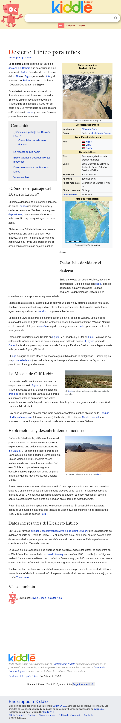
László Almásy (55, 554)
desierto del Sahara (101, 133)
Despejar (109, 18)
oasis (98, 283)
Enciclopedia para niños (20, 57)
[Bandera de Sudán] (83, 148)
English (82, 25)
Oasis (69, 390)
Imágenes (70, 25)
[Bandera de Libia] (83, 144)
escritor (46, 531)
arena (30, 112)
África (24, 72)
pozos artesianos (22, 360)
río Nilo (17, 76)
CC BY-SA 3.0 (59, 705)
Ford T (44, 514)
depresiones (15, 214)
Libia (88, 144)
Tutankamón (23, 577)
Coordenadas (70, 194)
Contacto (88, 715)
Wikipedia (99, 708)
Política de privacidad (69, 715)
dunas (23, 206)
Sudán (89, 148)
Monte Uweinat (90, 417)
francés (54, 531)
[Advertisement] (61, 37)
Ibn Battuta (14, 450)
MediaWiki (48, 711)
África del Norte (89, 128)
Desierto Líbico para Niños (23, 676)
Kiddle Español (16, 715)
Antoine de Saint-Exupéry (73, 531)
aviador (35, 531)
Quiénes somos (47, 715)
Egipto (89, 141)
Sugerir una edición (83, 684)
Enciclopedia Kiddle (64, 664)
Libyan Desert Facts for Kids (46, 597)
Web (61, 25)
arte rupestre (25, 417)
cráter (82, 326)
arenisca (13, 393)
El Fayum (89, 341)
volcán (43, 326)
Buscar (115, 18)
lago (14, 356)
